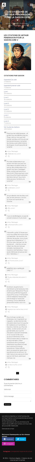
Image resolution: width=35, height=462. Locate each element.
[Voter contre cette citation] (9, 156)
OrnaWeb (21, 460)
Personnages (24, 23)
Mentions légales (14, 458)
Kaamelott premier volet (12, 85)
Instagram (9, 444)
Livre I (6, 91)
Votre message (9, 396)
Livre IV (6, 109)
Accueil (8, 23)
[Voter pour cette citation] (6, 156)
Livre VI (6, 121)
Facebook (9, 439)
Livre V (6, 115)
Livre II (6, 97)
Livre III (6, 103)
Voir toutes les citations (12, 127)
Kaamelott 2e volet (10, 80)
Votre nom (7, 389)
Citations (15, 23)
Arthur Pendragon (14, 25)
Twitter (21, 439)
